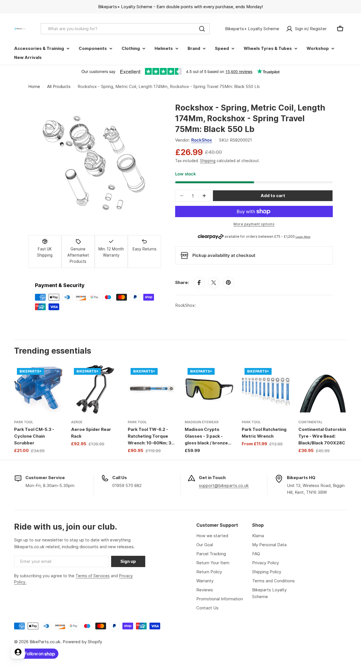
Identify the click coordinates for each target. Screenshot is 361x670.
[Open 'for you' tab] (18, 652)
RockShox (201, 140)
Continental (310, 422)
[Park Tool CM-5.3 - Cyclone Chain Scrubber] (38, 389)
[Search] (202, 28)
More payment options (254, 224)
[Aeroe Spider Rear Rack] (95, 389)
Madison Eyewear (202, 422)
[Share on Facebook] (199, 282)
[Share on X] (213, 282)
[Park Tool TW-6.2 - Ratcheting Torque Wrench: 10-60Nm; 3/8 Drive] (152, 389)
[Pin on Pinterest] (228, 282)
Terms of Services (93, 575)
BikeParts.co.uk (45, 641)
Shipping (207, 160)
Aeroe (76, 422)
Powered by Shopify (82, 641)
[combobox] (125, 28)
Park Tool (23, 422)
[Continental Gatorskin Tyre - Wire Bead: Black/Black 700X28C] (322, 389)
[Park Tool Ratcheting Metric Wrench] (266, 389)
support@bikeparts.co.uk (224, 485)
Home (34, 86)
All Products (59, 86)
